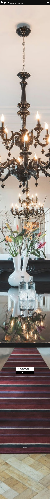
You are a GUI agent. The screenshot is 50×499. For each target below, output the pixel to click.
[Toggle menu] (48, 2)
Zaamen (5, 2)
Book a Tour (25, 372)
